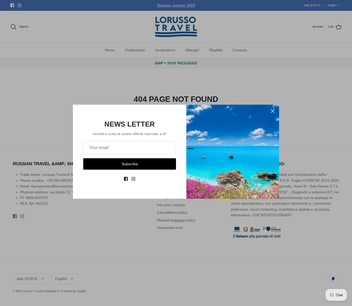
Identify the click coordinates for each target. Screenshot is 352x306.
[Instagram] (133, 179)
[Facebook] (126, 179)
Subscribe (130, 164)
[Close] (272, 111)
